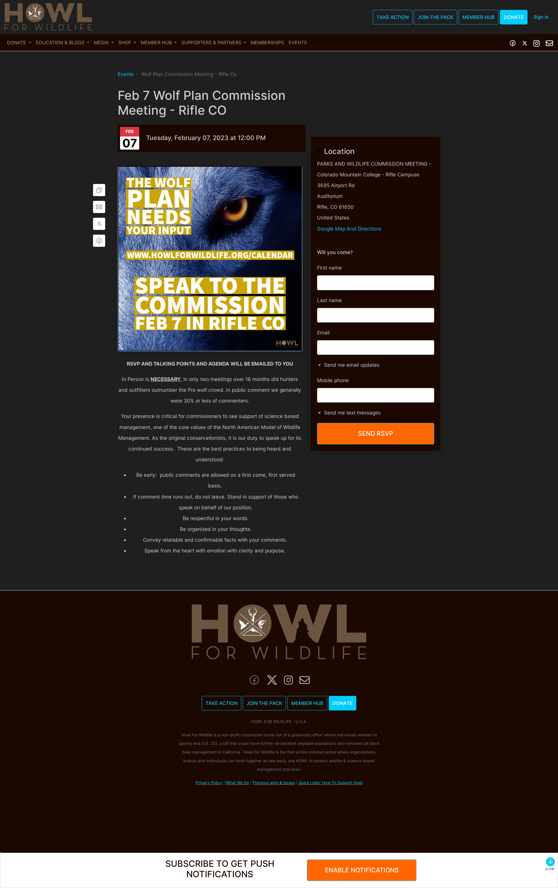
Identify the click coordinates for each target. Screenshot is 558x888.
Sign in (541, 17)
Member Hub (478, 17)
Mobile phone (333, 380)
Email (323, 332)
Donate (514, 17)
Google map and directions (349, 229)
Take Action (393, 17)
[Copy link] (99, 190)
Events (298, 42)
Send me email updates (352, 365)
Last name (329, 300)
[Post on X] (99, 224)
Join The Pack (435, 17)
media (102, 42)
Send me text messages (352, 413)
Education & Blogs (61, 42)
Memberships (267, 42)
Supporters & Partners (212, 42)
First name (329, 268)
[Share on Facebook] (99, 241)
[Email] (99, 207)
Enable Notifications (362, 870)
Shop (125, 42)
